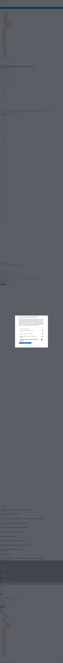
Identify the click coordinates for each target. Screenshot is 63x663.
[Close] (46, 317)
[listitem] (31, 328)
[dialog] (31, 331)
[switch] (42, 330)
